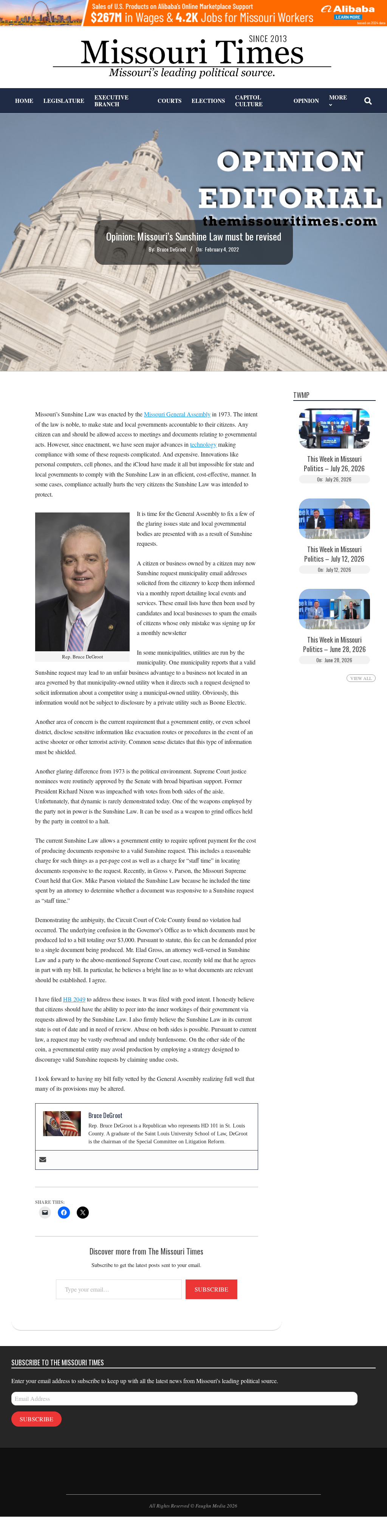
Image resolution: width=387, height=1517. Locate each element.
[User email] (42, 1160)
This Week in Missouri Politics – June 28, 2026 (334, 644)
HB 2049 (74, 999)
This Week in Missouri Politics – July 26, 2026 (334, 463)
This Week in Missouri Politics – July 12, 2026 (334, 554)
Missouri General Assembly (177, 414)
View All (361, 678)
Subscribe (211, 1289)
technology (203, 444)
